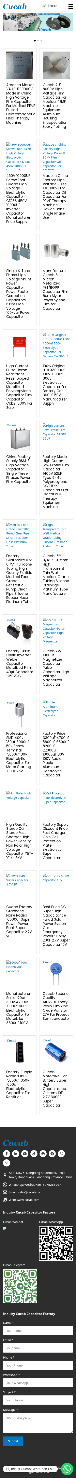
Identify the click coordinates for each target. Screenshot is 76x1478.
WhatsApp (11, 1374)
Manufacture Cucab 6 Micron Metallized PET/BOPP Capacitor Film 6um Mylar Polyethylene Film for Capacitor (55, 289)
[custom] (33, 1153)
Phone (8, 1357)
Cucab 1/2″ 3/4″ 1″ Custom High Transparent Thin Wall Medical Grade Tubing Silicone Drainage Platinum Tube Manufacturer (56, 575)
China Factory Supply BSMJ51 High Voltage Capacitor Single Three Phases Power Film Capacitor (19, 469)
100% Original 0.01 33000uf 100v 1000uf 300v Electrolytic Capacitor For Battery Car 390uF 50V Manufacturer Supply (55, 385)
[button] (35, 41)
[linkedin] (15, 1153)
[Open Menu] (69, 6)
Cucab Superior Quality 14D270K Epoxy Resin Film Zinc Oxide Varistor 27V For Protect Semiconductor (56, 1006)
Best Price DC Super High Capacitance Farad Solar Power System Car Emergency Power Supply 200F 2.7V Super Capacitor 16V (56, 926)
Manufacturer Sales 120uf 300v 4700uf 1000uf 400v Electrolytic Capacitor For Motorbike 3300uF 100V (18, 1008)
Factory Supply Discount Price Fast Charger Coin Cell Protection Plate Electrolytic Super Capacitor (56, 841)
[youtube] (24, 1153)
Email (8, 1340)
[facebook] (6, 1153)
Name (8, 1322)
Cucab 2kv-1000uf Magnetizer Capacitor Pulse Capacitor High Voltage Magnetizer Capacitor (56, 668)
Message (10, 1409)
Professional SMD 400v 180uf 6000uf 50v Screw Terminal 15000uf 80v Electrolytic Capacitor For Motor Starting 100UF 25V (18, 752)
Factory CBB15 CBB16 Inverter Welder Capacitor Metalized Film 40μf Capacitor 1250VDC (19, 663)
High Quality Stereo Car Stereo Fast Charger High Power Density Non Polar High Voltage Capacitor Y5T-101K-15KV (19, 841)
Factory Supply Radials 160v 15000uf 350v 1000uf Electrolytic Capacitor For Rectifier (19, 1084)
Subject (9, 1392)
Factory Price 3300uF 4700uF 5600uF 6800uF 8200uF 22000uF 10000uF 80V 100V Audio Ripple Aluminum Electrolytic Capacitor (56, 754)
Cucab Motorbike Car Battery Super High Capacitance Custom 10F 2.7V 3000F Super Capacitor (55, 1089)
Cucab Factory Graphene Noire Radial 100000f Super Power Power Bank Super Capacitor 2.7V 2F (19, 921)
